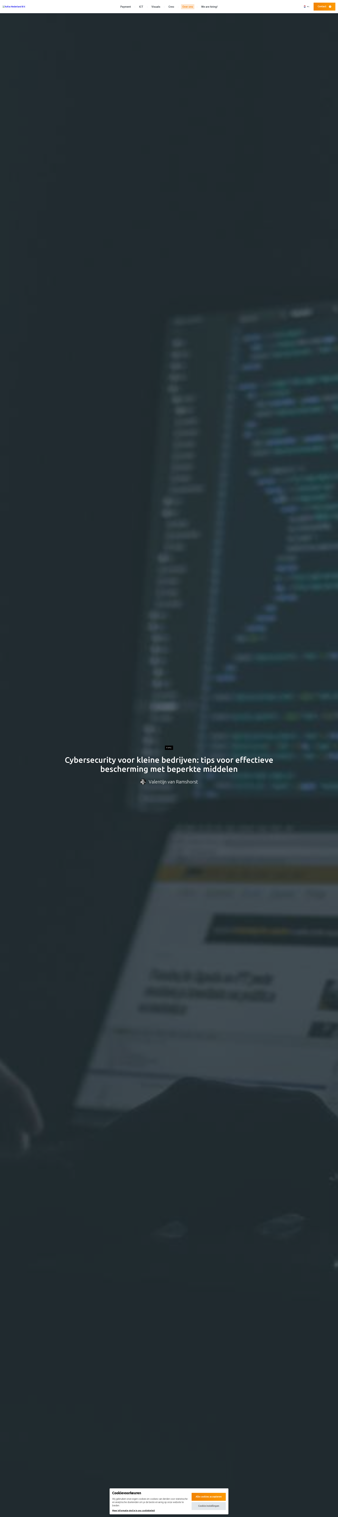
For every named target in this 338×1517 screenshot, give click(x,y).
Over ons (187, 6)
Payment (125, 6)
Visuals (155, 6)
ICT (141, 6)
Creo (171, 6)
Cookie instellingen (208, 1505)
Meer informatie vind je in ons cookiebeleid (133, 1510)
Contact (322, 6)
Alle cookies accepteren (209, 1496)
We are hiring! (209, 6)
